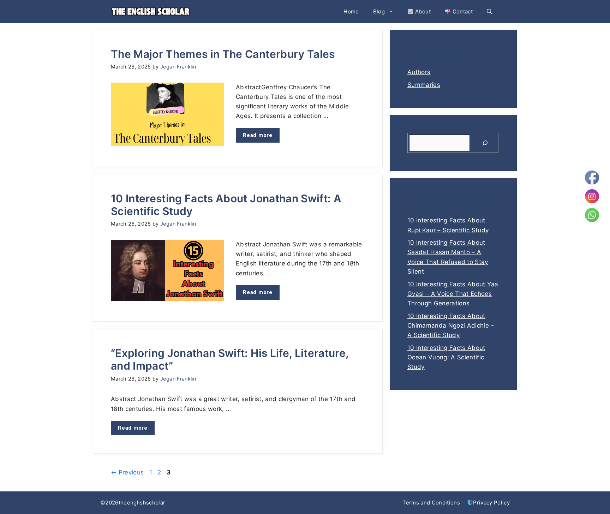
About (422, 11)
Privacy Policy (491, 502)
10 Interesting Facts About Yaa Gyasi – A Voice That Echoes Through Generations (452, 294)
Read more (258, 135)
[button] (489, 11)
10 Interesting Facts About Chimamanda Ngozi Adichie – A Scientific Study (450, 325)
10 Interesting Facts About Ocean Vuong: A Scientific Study (446, 357)
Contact (462, 11)
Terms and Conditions (431, 502)
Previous (127, 472)
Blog (379, 11)
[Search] (485, 143)
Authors (418, 72)
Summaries (423, 84)
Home (351, 11)
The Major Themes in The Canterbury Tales (223, 54)
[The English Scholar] (150, 11)
